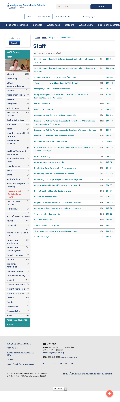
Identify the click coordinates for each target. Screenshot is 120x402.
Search (101, 6)
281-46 (109, 142)
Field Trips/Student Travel (15, 160)
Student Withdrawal (15, 293)
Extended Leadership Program (16, 134)
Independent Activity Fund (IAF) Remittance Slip (55, 115)
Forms (9, 170)
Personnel (11, 225)
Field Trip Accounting (43, 109)
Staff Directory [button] (43, 16)
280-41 (109, 109)
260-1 (108, 104)
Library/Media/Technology (18, 217)
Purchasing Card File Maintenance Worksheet (54, 174)
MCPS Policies (12, 348)
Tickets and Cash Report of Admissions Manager (55, 231)
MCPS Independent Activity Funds (49, 162)
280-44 (109, 83)
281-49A (109, 77)
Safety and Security (15, 276)
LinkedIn (66, 364)
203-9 (108, 89)
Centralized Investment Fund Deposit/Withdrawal (56, 83)
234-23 (109, 191)
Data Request (12, 108)
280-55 (109, 130)
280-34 (109, 115)
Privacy (66, 373)
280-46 (109, 121)
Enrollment (11, 124)
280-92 (109, 157)
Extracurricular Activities (13, 142)
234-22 (109, 180)
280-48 (109, 203)
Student (10, 280)
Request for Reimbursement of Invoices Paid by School (58, 203)
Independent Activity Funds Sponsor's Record (54, 136)
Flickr (72, 364)
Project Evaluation (15, 255)
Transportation (13, 311)
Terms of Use (77, 373)
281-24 (109, 162)
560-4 (109, 226)
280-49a (110, 68)
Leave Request (13, 209)
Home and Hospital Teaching (15, 185)
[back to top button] (109, 393)
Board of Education (15, 95)
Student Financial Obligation (46, 226)
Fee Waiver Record (42, 104)
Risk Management (15, 271)
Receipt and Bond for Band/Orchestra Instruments (56, 185)
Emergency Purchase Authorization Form (52, 89)
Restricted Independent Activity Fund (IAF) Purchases (57, 208)
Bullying (10, 99)
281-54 (109, 208)
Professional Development (12, 241)
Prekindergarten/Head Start (17, 234)
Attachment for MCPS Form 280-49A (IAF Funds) (55, 77)
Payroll (9, 221)
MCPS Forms (13, 52)
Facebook (44, 364)
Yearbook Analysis (42, 237)
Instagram (55, 364)
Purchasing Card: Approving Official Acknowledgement (58, 180)
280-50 (109, 231)
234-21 (109, 168)
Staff (29, 16)
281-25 (109, 237)
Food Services (13, 166)
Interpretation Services (13, 203)
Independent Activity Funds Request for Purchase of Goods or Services (65, 130)
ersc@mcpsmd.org (68, 357)
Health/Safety (13, 179)
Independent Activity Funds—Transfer (50, 142)
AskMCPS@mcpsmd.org (53, 353)
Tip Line (10, 360)
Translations (12, 307)
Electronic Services (15, 120)
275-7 (108, 197)
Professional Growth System (13, 249)
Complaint (11, 104)
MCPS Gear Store (63, 16)
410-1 (108, 95)
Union (9, 316)
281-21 (108, 136)
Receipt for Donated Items (46, 197)
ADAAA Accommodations (15, 84)
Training (10, 302)
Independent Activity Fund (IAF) (14, 194)
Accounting (11, 79)
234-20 (109, 174)
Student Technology (16, 289)
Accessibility (107, 373)
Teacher (10, 298)
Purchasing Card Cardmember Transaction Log (55, 168)
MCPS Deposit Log (42, 157)
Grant (9, 175)
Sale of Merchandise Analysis (47, 214)
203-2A (109, 147)
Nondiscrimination (92, 373)
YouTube (61, 364)
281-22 (109, 214)
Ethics (9, 129)
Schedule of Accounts (43, 220)
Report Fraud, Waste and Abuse (20, 364)
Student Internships (15, 285)
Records (10, 260)
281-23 (109, 220)
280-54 (109, 59)
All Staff (10, 74)
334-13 (109, 185)
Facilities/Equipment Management (16, 152)
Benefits (10, 91)
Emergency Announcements (19, 343)
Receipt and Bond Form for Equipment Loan (53, 191)
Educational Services (12, 114)
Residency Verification (11, 265)
